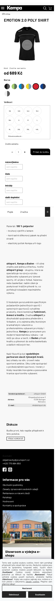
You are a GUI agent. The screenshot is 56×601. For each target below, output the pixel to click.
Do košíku (40, 152)
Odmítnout (14, 594)
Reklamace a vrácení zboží (16, 493)
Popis (10, 211)
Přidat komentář (15, 438)
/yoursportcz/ (10, 470)
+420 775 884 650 (12, 463)
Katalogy (7, 497)
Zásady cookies (32, 581)
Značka (24, 211)
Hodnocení (8, 501)
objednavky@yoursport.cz (16, 459)
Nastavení (27, 588)
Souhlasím (40, 594)
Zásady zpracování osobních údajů (20, 489)
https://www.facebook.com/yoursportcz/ (5, 470)
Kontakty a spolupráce (14, 505)
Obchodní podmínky (13, 485)
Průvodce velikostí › (15, 136)
